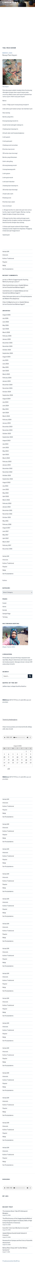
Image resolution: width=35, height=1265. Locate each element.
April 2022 (6, 496)
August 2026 (6, 315)
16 (30, 757)
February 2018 (7, 524)
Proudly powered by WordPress (11, 1261)
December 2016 (7, 549)
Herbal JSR (6, 251)
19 (13, 760)
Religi (4, 265)
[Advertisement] (17, 25)
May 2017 (5, 535)
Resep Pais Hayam (9, 55)
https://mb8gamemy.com (10, 302)
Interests (5, 255)
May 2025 (6, 367)
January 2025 (7, 381)
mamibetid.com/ (7, 291)
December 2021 (7, 510)
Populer (5, 262)
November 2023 (7, 430)
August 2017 (6, 528)
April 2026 (6, 329)
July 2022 (5, 486)
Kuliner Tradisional (8, 258)
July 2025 (5, 360)
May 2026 (6, 325)
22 (26, 760)
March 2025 (6, 374)
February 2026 (7, 336)
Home (4, 606)
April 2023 (6, 454)
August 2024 (6, 398)
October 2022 (7, 475)
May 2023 (6, 451)
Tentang (5, 617)
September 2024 (8, 395)
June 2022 (6, 489)
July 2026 (5, 318)
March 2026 (6, 332)
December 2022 (7, 468)
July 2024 (5, 402)
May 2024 (6, 409)
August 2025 (6, 357)
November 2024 (7, 388)
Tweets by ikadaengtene (10, 719)
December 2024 (7, 384)
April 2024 (6, 412)
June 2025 (6, 364)
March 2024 (6, 416)
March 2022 (6, 500)
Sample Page (6, 613)
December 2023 (7, 426)
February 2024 (7, 419)
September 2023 (8, 437)
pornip (4, 279)
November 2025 (7, 346)
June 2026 (6, 322)
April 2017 (6, 538)
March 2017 (6, 542)
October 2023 (7, 433)
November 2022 (7, 472)
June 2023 (6, 447)
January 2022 (7, 507)
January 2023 (7, 465)
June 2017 (6, 531)
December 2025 (7, 343)
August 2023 (6, 440)
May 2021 (5, 521)
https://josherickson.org (10, 285)
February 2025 (7, 377)
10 (4, 757)
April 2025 (6, 370)
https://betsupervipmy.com (11, 296)
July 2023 (5, 444)
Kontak (5, 610)
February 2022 (7, 503)
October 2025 (7, 350)
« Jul (8, 768)
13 (17, 757)
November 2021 (7, 514)
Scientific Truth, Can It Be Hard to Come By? (16, 1228)
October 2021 (7, 517)
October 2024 (7, 391)
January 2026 (7, 339)
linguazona (10, 2)
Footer (5, 603)
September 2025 (8, 353)
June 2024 (6, 405)
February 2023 (7, 461)
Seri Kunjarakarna (8, 269)
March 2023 (6, 458)
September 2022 (8, 479)
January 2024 (7, 423)
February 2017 (7, 545)
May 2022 (5, 493)
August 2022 (6, 482)
